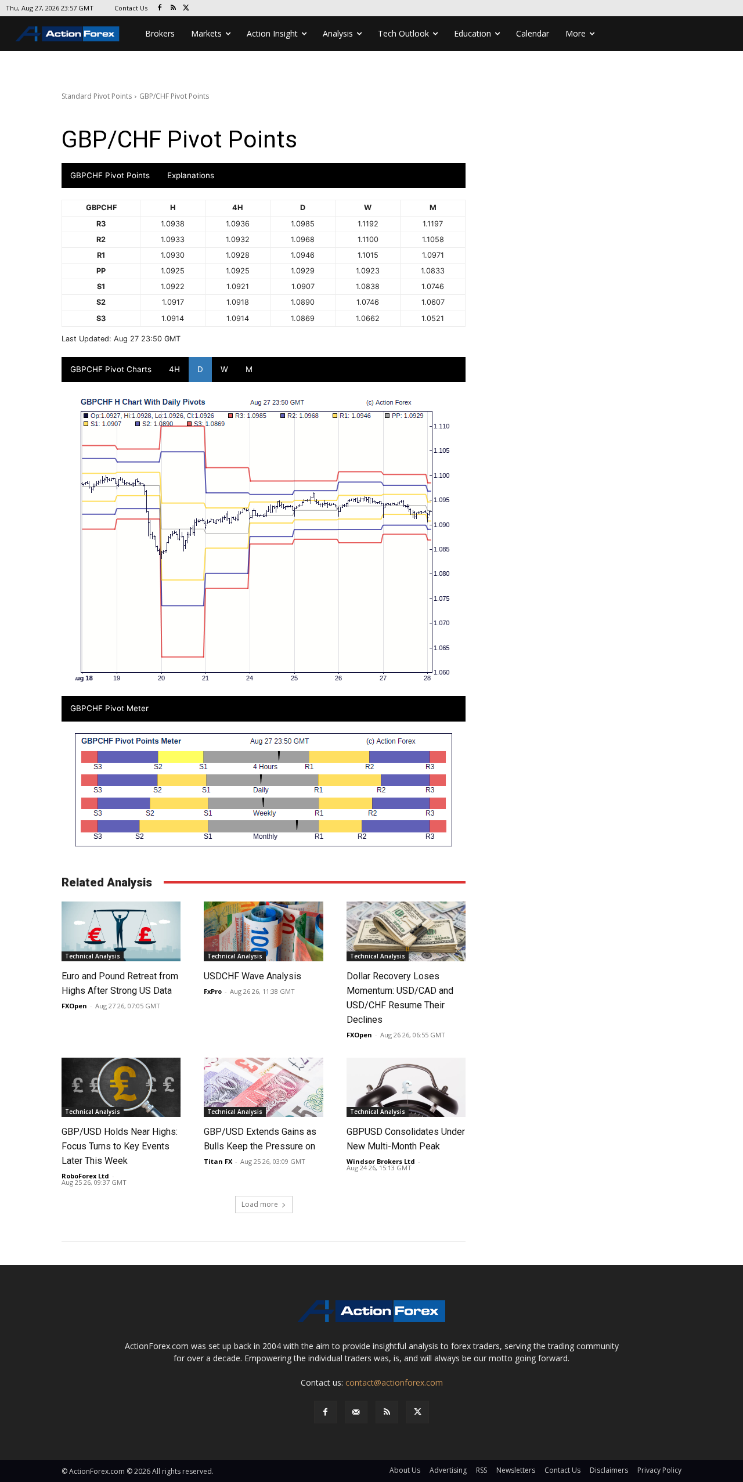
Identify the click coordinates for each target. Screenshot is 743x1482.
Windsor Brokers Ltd (381, 1161)
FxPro (213, 991)
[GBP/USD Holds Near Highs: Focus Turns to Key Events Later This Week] (121, 1087)
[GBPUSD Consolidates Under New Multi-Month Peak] (406, 1087)
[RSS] (173, 8)
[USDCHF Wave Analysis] (263, 931)
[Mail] (356, 1412)
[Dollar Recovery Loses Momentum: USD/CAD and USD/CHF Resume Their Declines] (406, 931)
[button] (25, 1456)
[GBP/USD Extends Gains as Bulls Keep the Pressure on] (263, 1087)
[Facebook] (160, 8)
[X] (186, 8)
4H (174, 369)
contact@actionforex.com (394, 1382)
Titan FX (218, 1161)
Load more (259, 1204)
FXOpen (74, 1005)
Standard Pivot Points (97, 96)
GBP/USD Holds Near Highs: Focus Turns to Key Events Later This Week (120, 1146)
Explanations (190, 175)
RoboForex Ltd (85, 1175)
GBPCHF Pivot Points (110, 175)
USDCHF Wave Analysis (252, 976)
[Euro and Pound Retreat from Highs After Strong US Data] (121, 931)
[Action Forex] (67, 33)
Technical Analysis (92, 956)
